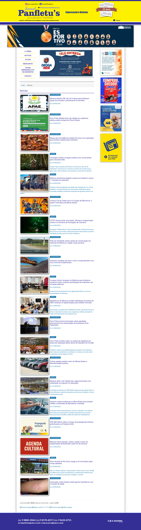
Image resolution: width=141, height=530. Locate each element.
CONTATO (27, 76)
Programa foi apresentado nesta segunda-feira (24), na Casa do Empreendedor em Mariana (71, 285)
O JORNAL (27, 51)
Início (23, 85)
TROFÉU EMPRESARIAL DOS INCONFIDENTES (27, 70)
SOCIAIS (28, 59)
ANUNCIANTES (28, 64)
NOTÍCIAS (28, 55)
